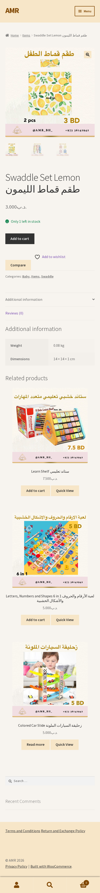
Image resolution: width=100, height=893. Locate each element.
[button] (87, 54)
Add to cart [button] (35, 490)
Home (15, 35)
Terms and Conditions (22, 830)
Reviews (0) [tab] (14, 313)
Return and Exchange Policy (63, 830)
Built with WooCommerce (51, 866)
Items (26, 35)
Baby (26, 276)
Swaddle (47, 276)
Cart (77, 881)
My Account (16, 885)
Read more (35, 744)
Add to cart (19, 238)
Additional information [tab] (23, 299)
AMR (12, 10)
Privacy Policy (16, 866)
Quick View (65, 490)
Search (50, 885)
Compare (18, 265)
